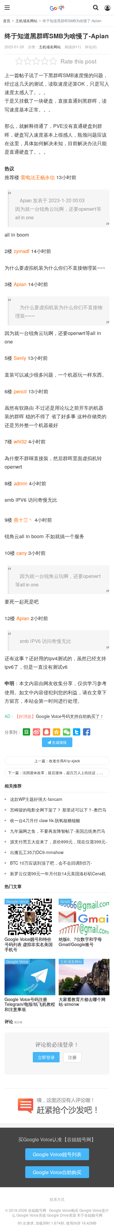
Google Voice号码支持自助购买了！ (70, 716)
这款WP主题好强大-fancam (36, 799)
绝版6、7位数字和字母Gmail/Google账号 (80, 942)
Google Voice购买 (63, 1210)
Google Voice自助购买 (57, 1172)
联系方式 (57, 1199)
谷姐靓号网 (57, 7)
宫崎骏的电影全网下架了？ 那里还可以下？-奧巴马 (58, 810)
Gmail (65, 901)
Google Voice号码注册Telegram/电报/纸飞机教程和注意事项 (30, 1004)
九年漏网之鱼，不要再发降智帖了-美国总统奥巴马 (57, 831)
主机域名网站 (26, 20)
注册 (72, 1057)
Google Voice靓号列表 (57, 1154)
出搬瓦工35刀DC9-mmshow (37, 852)
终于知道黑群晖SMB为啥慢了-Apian (57, 35)
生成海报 (59, 742)
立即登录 (46, 1057)
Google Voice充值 (31, 1215)
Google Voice (17, 901)
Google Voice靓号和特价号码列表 (29, 944)
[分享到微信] (66, 732)
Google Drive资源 (61, 1215)
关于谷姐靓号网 (89, 1215)
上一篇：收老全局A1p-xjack (57, 760)
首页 (6, 20)
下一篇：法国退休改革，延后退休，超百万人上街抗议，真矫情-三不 (58, 772)
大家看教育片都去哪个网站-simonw (82, 1002)
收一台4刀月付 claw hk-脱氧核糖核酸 (45, 820)
